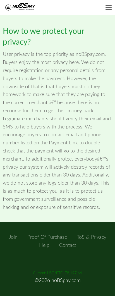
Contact (67, 245)
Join (13, 237)
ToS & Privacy (91, 237)
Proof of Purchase (47, 237)
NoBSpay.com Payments (26, 7)
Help (44, 245)
